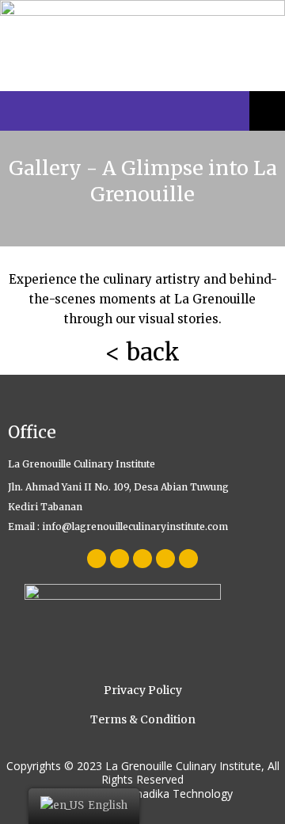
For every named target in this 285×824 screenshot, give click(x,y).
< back (142, 352)
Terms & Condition (143, 719)
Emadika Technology (179, 793)
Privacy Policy (143, 690)
